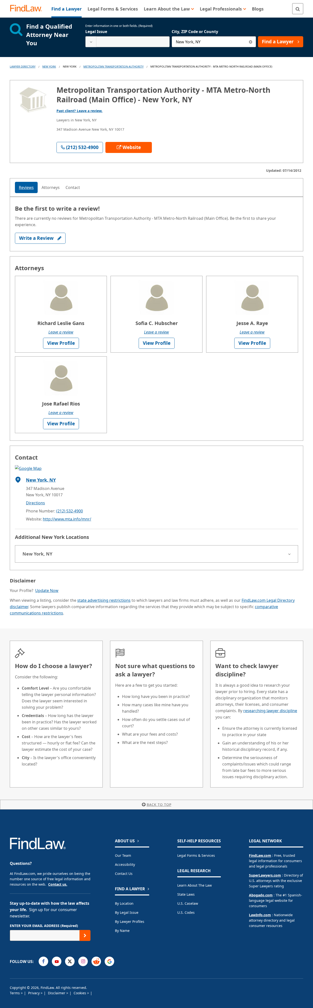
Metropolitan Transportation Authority (113, 66)
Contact (73, 187)
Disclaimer (57, 993)
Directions (35, 503)
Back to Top (159, 804)
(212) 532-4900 (69, 511)
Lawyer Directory (22, 66)
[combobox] (127, 41)
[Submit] (84, 935)
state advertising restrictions (104, 600)
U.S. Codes (186, 912)
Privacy (34, 993)
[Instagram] (83, 961)
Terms (15, 993)
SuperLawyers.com (265, 875)
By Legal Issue (126, 912)
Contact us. (57, 884)
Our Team (123, 855)
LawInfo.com (260, 915)
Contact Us (124, 873)
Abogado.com (261, 895)
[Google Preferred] (109, 961)
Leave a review (60, 332)
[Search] (297, 8)
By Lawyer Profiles (129, 921)
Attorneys (51, 187)
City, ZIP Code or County (195, 31)
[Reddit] (96, 961)
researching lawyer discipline (270, 710)
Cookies (80, 993)
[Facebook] (43, 961)
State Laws (186, 894)
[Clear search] (250, 41)
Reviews (26, 187)
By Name (122, 930)
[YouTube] (56, 961)
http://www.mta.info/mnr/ (67, 519)
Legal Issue (96, 31)
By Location (124, 903)
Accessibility (125, 864)
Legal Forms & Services (196, 855)
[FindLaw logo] (28, 8)
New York (49, 66)
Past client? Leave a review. (79, 110)
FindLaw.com (260, 855)
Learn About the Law (194, 885)
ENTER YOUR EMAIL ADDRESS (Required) (44, 925)
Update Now (46, 590)
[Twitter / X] (70, 961)
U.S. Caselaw (187, 903)
